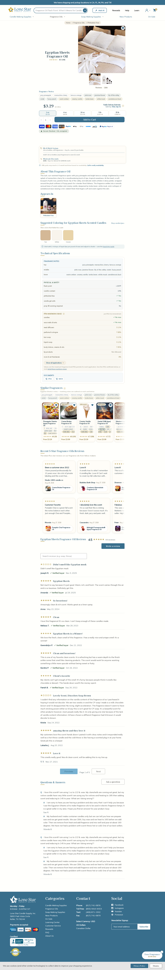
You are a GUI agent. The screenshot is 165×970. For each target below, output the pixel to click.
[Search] (85, 10)
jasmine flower (100, 95)
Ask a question (113, 781)
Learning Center (52, 922)
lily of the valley (113, 95)
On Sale (151, 16)
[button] (123, 28)
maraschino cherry (60, 95)
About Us (49, 936)
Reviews (99, 88)
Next (122, 49)
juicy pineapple (45, 95)
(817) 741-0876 (93, 905)
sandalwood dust (114, 99)
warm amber (64, 99)
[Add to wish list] (56, 405)
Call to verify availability (95, 165)
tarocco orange (76, 95)
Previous (80, 49)
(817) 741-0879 (93, 915)
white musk (101, 99)
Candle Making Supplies (20, 16)
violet (42, 99)
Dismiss (156, 966)
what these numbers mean (57, 369)
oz (60, 107)
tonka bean (90, 99)
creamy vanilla (77, 99)
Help (127, 10)
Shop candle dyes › (118, 223)
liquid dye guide (108, 246)
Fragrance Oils (56, 16)
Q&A (106, 88)
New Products (126, 16)
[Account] (148, 10)
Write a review (113, 546)
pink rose (88, 95)
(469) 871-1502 (93, 912)
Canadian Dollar (83, 928)
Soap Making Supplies (91, 16)
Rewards (116, 10)
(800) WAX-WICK (94, 909)
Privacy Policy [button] (139, 966)
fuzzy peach (52, 99)
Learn (136, 10)
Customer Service (53, 925)
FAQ (47, 932)
